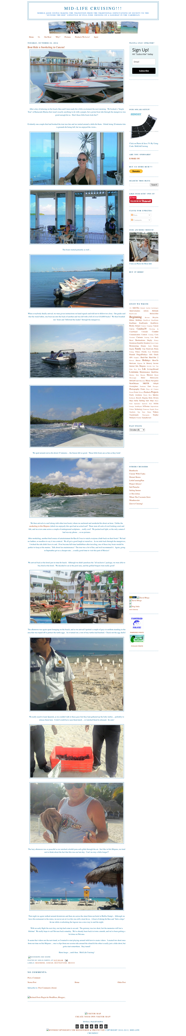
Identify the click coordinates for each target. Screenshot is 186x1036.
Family (138, 348)
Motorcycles (154, 378)
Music (148, 380)
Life (144, 368)
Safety (136, 400)
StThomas (146, 406)
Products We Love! (82, 37)
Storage (131, 406)
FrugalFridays (142, 354)
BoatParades (143, 323)
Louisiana (133, 371)
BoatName (132, 323)
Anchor (148, 308)
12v (130, 308)
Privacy (141, 392)
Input (96, 37)
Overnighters (133, 386)
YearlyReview (146, 418)
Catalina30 (141, 328)
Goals (156, 354)
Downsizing (134, 346)
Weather (155, 415)
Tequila (152, 409)
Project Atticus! (135, 483)
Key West (137, 369)
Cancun (49, 963)
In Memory (148, 363)
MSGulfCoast (134, 380)
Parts (149, 386)
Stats (150, 404)
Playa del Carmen (152, 389)
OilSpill (155, 383)
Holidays (146, 360)
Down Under (154, 343)
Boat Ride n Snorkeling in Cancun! (46, 47)
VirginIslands (134, 415)
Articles (146, 311)
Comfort (155, 331)
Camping (149, 326)
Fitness (137, 352)
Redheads (132, 398)
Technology (139, 409)
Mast (137, 375)
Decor (131, 340)
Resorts (138, 398)
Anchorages (154, 308)
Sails (147, 400)
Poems (131, 392)
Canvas (131, 329)
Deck (156, 337)
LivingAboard (152, 369)
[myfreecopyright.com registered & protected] (75, 1030)
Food (149, 352)
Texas (156, 409)
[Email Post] (66, 960)
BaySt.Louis (133, 314)
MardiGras (154, 372)
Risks (151, 398)
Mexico (71, 963)
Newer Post (32, 982)
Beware (147, 317)
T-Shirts (131, 409)
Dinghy (149, 340)
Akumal (142, 308)
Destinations (60, 963)
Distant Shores (135, 477)
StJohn (156, 403)
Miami (156, 375)
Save (134, 198)
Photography (134, 389)
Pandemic (143, 386)
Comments (137, 220)
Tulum (149, 412)
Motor (143, 378)
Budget (137, 326)
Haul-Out (144, 357)
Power (136, 392)
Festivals (149, 348)
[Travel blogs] (133, 597)
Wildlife (138, 418)
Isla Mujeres (141, 366)
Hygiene (139, 363)
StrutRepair (138, 406)
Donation (147, 343)
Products (147, 392)
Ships (152, 400)
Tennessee (146, 409)
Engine (131, 349)
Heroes (138, 360)
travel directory (133, 609)
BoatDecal (146, 320)
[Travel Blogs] (135, 600)
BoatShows (154, 323)
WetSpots (132, 418)
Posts (135, 215)
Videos (155, 412)
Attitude (155, 310)
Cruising (146, 337)
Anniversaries (134, 310)
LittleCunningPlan (136, 480)
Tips (138, 412)
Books (131, 325)
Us (39, 37)
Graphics (136, 357)
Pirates (143, 389)
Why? (58, 37)
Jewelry (149, 366)
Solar (131, 404)
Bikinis (131, 320)
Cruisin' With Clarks (137, 473)
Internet (132, 366)
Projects (154, 391)
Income (155, 363)
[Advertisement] (138, 571)
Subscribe (144, 70)
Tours (143, 412)
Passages (155, 386)
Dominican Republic (136, 343)
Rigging (145, 398)
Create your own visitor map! (93, 1016)
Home (31, 37)
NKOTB (146, 383)
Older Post (122, 982)
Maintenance (145, 372)
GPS (131, 357)
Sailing (142, 400)
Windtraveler (134, 500)
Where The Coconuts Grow (140, 497)
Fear (143, 349)
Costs (156, 334)
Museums (142, 381)
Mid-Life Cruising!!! (93, 8)
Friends (132, 354)
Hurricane (132, 363)
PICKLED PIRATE (137, 646)
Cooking (150, 335)
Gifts (150, 354)
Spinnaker (137, 404)
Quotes (155, 394)
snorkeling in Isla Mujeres (39, 526)
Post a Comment (34, 977)
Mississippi (132, 378)
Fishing (131, 352)
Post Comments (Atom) (47, 987)
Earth (149, 346)
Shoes (156, 401)
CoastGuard (133, 332)
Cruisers (139, 337)
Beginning (40, 963)
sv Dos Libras (134, 493)
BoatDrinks (154, 320)
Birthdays (139, 320)
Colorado (145, 332)
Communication (134, 334)
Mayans (142, 375)
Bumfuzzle (133, 470)
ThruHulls (132, 412)
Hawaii (131, 360)
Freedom (155, 352)
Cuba (152, 337)
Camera (143, 326)
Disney (156, 340)
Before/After (154, 313)
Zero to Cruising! (136, 503)
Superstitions (154, 406)
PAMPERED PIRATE (137, 632)
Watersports (145, 415)
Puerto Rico (147, 395)
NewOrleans (134, 383)
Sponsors (144, 404)
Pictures (68, 37)
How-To (155, 360)
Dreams (143, 346)
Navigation (154, 380)
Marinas (131, 375)
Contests (144, 334)
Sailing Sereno (135, 490)
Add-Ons (135, 307)
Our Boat (47, 37)
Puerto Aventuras (135, 395)
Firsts (156, 348)
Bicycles (155, 317)
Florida (144, 352)
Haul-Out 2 (153, 357)
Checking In (153, 329)
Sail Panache (134, 487)
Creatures (132, 337)
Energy (155, 346)
